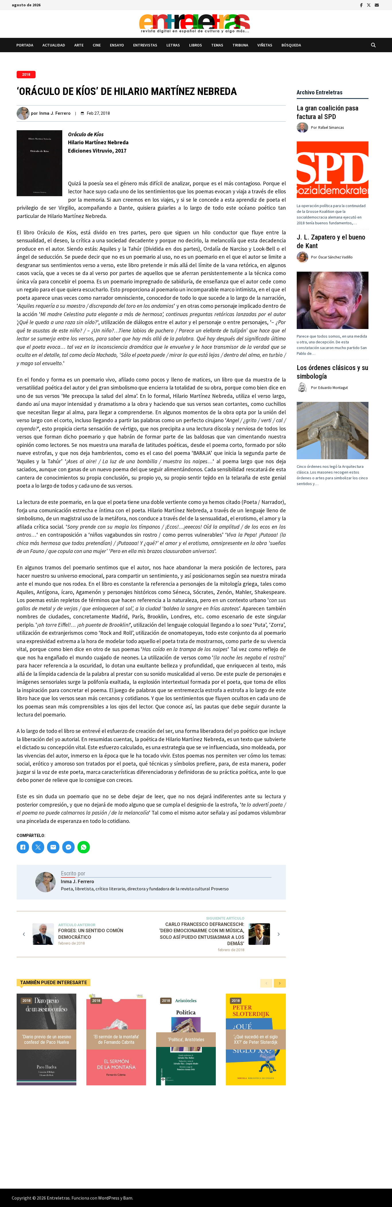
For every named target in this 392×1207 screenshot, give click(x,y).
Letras (173, 45)
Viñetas (264, 45)
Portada (24, 45)
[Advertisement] (333, 601)
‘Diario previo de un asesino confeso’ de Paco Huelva (46, 1039)
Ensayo (117, 45)
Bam (127, 1198)
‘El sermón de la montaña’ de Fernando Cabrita (116, 1039)
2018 (26, 75)
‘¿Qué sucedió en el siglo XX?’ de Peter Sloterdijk (256, 1039)
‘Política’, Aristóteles (186, 1039)
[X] (369, 4)
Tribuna (240, 45)
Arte (79, 45)
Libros (195, 45)
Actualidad (53, 45)
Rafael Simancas (331, 127)
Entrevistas (145, 45)
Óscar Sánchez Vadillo (335, 257)
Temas (217, 45)
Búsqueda (291, 45)
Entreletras (58, 1198)
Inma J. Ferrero (55, 113)
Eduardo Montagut (333, 387)
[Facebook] (362, 4)
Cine (97, 45)
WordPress (108, 1198)
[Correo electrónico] (376, 4)
